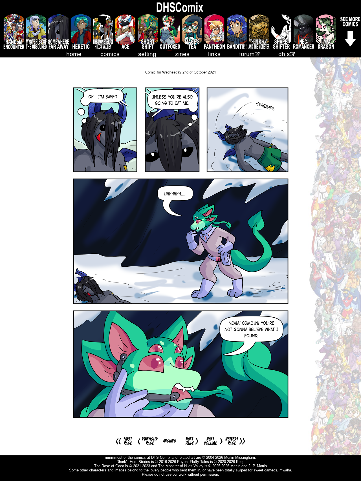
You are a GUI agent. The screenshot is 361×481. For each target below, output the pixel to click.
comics (110, 54)
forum (247, 54)
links (214, 54)
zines (182, 54)
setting (147, 54)
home (74, 54)
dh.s (284, 54)
